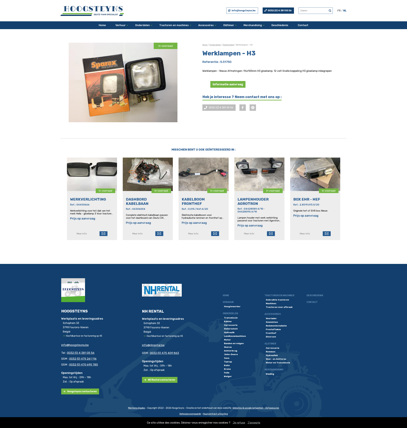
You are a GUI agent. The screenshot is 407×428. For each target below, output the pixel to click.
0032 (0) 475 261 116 (83, 359)
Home (102, 25)
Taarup (228, 362)
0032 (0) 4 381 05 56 (280, 10)
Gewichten (272, 322)
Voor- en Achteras (276, 359)
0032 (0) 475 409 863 (164, 353)
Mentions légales (136, 408)
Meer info (81, 233)
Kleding (270, 374)
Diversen (271, 337)
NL (345, 10)
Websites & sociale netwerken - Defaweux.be (256, 408)
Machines (271, 303)
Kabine (228, 321)
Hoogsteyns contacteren (82, 391)
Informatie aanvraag (228, 84)
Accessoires (206, 25)
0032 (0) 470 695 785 (83, 364)
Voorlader (271, 318)
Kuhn (227, 365)
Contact (303, 25)
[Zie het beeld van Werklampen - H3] (123, 82)
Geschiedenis (279, 25)
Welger (228, 376)
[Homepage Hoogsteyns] (92, 11)
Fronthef (271, 333)
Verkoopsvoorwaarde (190, 414)
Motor (227, 340)
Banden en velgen (234, 343)
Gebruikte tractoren (277, 300)
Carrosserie (231, 325)
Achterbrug (230, 351)
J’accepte (254, 422)
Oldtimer (228, 25)
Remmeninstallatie (276, 326)
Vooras (228, 347)
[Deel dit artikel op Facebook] (242, 107)
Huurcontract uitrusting (215, 414)
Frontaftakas (273, 329)
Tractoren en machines (174, 25)
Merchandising (253, 25)
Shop (204, 45)
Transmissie (231, 318)
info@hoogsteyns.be (243, 10)
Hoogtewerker (232, 306)
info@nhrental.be (153, 345)
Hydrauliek (272, 355)
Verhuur (120, 25)
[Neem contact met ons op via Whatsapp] (253, 107)
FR (339, 10)
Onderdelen (142, 25)
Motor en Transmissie (278, 362)
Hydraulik (229, 332)
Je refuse (239, 422)
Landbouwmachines (235, 336)
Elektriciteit (228, 45)
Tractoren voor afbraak (279, 307)
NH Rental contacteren (161, 379)
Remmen (270, 351)
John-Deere (231, 354)
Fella (226, 372)
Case (226, 358)
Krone (227, 369)
